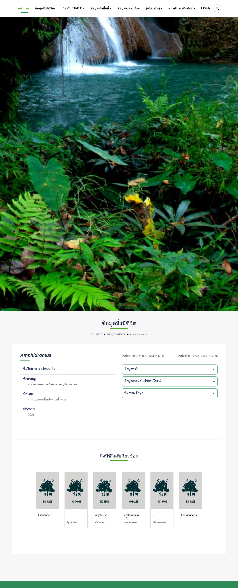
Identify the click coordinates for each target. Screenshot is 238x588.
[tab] (170, 369)
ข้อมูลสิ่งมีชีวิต (116, 334)
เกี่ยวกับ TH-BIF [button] (72, 8)
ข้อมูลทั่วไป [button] (131, 369)
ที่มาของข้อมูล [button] (133, 392)
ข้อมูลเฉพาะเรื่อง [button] (129, 8)
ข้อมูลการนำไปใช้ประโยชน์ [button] (142, 381)
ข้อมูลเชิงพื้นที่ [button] (100, 8)
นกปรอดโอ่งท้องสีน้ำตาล (133, 516)
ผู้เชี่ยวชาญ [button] (153, 8)
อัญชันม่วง (101, 515)
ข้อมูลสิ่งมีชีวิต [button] (44, 8)
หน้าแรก (96, 334)
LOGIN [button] (205, 8)
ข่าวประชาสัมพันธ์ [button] (180, 8)
